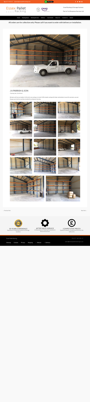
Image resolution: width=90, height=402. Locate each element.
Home (18, 17)
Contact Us (65, 17)
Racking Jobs (13, 93)
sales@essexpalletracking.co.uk (23, 1)
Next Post (84, 210)
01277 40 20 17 (9, 1)
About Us (57, 17)
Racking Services (35, 17)
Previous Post (7, 210)
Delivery (43, 17)
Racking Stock (25, 17)
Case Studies (50, 17)
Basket (71, 17)
